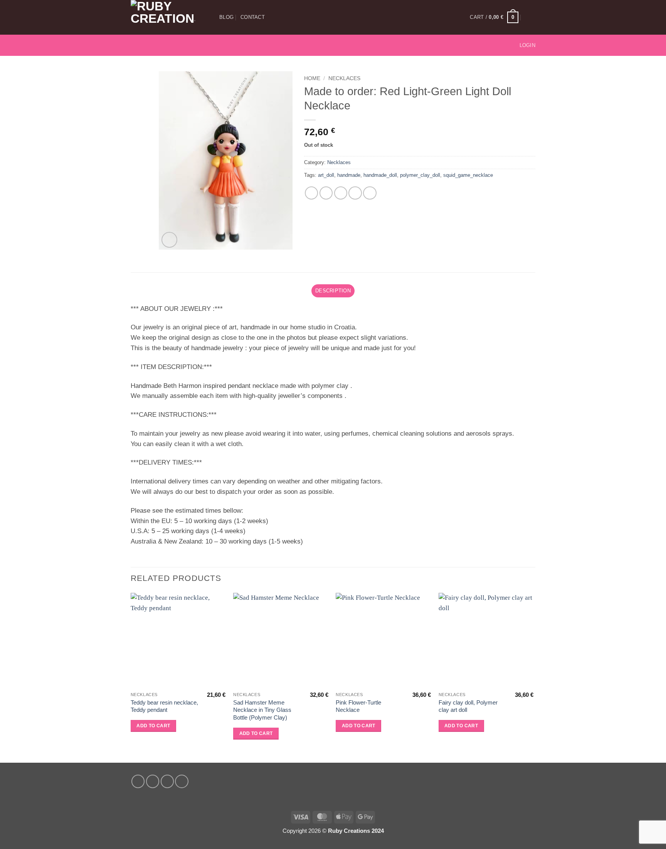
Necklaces (344, 78)
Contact (252, 17)
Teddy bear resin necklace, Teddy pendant (164, 706)
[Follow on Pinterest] (167, 45)
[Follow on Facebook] (136, 45)
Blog (226, 17)
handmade (348, 175)
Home (312, 78)
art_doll (326, 175)
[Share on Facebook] (311, 193)
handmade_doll (380, 175)
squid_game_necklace (468, 175)
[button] (494, 17)
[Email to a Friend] (341, 193)
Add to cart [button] (153, 725)
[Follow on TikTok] (157, 45)
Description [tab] (333, 291)
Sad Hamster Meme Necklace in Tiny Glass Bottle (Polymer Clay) (262, 710)
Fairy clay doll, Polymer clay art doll (468, 706)
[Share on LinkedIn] (370, 193)
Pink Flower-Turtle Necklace (358, 706)
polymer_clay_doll (420, 175)
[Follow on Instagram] (146, 45)
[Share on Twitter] (326, 193)
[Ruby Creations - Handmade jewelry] (169, 17)
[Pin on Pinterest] (355, 193)
